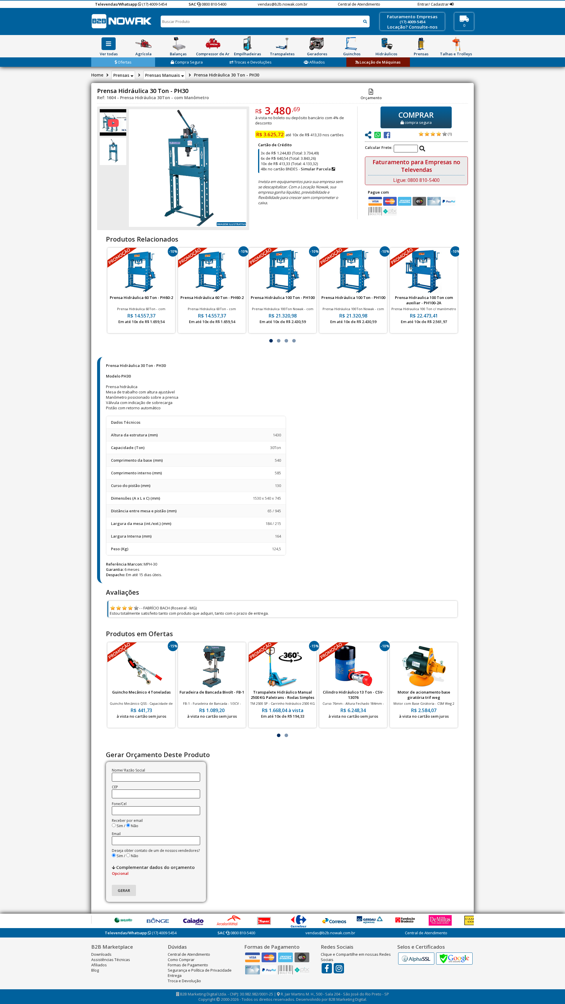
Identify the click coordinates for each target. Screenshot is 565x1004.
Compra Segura (188, 62)
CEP (115, 786)
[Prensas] (421, 43)
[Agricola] (143, 43)
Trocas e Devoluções (252, 62)
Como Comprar (181, 959)
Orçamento (371, 97)
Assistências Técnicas (110, 959)
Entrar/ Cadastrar (434, 4)
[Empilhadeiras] (247, 43)
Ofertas (124, 62)
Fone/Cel (119, 803)
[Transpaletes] (282, 43)
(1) (450, 134)
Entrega (175, 975)
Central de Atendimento (359, 4)
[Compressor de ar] (212, 43)
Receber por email (127, 820)
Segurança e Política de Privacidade (200, 970)
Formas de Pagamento (188, 965)
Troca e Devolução (184, 980)
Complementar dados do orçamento (153, 870)
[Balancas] (178, 43)
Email (116, 833)
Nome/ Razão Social (128, 770)
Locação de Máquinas (380, 62)
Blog (95, 970)
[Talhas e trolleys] (455, 43)
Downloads (101, 954)
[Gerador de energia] (317, 43)
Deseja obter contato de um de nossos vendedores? (156, 850)
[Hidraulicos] (386, 43)
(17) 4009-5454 (154, 4)
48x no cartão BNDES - (296, 169)
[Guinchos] (351, 43)
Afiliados (316, 62)
